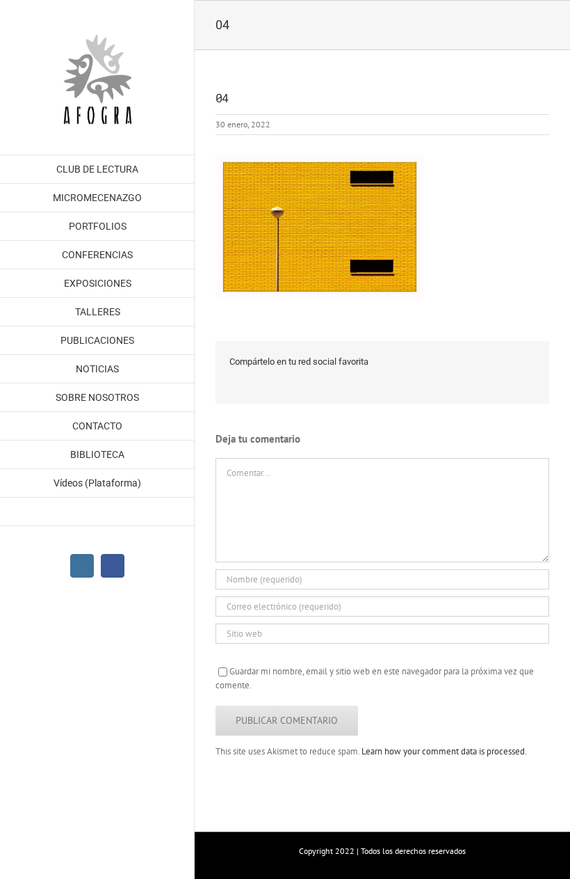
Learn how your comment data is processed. (444, 751)
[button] (97, 512)
